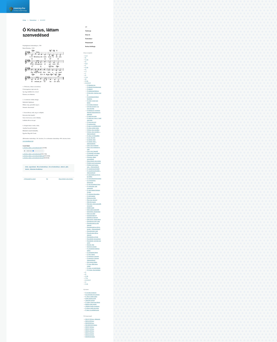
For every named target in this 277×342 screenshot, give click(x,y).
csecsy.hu (19, 8)
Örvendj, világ (90, 244)
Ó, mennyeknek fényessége (94, 178)
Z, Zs (86, 284)
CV (86, 27)
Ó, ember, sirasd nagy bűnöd (92, 302)
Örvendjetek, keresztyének (94, 239)
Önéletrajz (88, 31)
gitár (67, 166)
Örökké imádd (90, 207)
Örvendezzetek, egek (92, 231)
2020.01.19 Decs (89, 331)
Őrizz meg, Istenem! (92, 200)
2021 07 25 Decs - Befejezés (92, 319)
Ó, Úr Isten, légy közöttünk (93, 270)
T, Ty (86, 278)
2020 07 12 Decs (89, 329)
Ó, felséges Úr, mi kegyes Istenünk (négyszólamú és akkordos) (93, 112)
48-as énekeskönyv (42, 166)
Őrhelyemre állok (91, 198)
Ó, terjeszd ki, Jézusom (93, 256)
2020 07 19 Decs (89, 327)
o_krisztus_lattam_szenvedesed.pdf (32, 154)
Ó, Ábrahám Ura (91, 85)
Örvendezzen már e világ (93, 221)
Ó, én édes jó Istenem (92, 104)
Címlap (24, 20)
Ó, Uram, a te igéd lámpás (93, 268)
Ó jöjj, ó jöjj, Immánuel (92, 145)
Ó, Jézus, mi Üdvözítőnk (93, 135)
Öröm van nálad (91, 213)
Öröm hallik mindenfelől (93, 209)
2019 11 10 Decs (89, 332)
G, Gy (86, 67)
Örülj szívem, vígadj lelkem (94, 219)
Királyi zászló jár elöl (90, 298)
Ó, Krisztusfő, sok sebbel (93, 153)
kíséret (27, 169)
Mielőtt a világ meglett (90, 304)
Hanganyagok (89, 42)
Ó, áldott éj (89, 89)
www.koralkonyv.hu (28, 141)
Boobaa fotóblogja (90, 46)
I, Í (85, 71)
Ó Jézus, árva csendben (93, 130)
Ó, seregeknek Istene (92, 252)
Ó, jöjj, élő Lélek (91, 137)
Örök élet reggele (91, 202)
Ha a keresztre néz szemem (92, 294)
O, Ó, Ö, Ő (42, 20)
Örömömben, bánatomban (93, 211)
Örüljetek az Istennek (92, 217)
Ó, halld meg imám (92, 116)
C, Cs (86, 59)
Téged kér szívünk (90, 300)
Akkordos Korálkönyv (36, 169)
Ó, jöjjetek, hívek (91, 139)
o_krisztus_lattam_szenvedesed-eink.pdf (33, 158)
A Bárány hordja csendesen (92, 306)
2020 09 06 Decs (89, 323)
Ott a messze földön (92, 262)
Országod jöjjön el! (92, 215)
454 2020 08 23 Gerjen (91, 325)
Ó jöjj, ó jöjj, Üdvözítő (92, 151)
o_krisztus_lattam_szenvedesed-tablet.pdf (33, 156)
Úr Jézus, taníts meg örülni (92, 308)
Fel (47, 179)
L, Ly (86, 77)
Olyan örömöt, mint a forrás (66, 179)
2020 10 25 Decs (89, 321)
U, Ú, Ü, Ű (87, 280)
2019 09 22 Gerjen (90, 336)
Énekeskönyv (33, 20)
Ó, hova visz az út (91, 122)
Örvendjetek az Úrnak (92, 237)
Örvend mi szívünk (91, 246)
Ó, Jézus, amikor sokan (93, 128)
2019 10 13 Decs (89, 334)
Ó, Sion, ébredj (91, 254)
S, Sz (86, 276)
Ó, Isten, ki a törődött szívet (94, 126)
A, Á (86, 55)
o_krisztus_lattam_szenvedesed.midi (32, 147)
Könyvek (87, 35)
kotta (26, 166)
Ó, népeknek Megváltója (93, 194)
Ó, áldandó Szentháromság (94, 87)
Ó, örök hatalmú (91, 196)
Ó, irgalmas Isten (91, 124)
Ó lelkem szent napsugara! (94, 163)
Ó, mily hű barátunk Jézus (93, 184)
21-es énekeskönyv (54, 166)
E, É (86, 63)
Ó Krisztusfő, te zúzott (29, 179)
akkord (63, 166)
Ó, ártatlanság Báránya (93, 91)
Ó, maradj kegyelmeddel (93, 169)
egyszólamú (32, 166)
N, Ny (86, 81)
